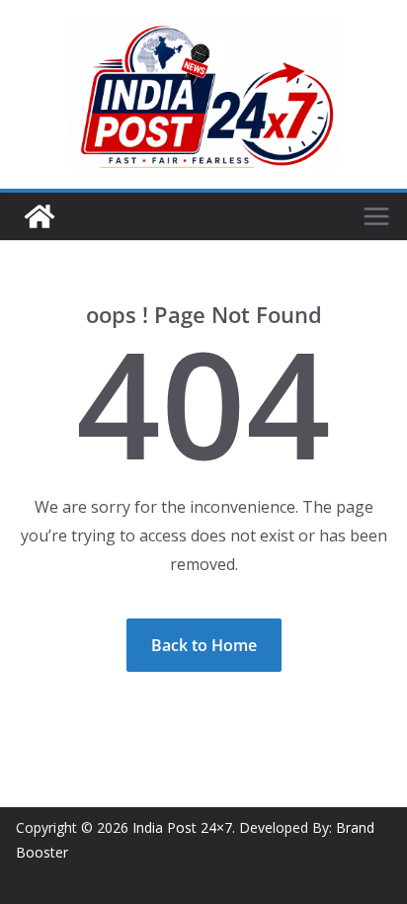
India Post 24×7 (182, 827)
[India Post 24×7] (39, 216)
